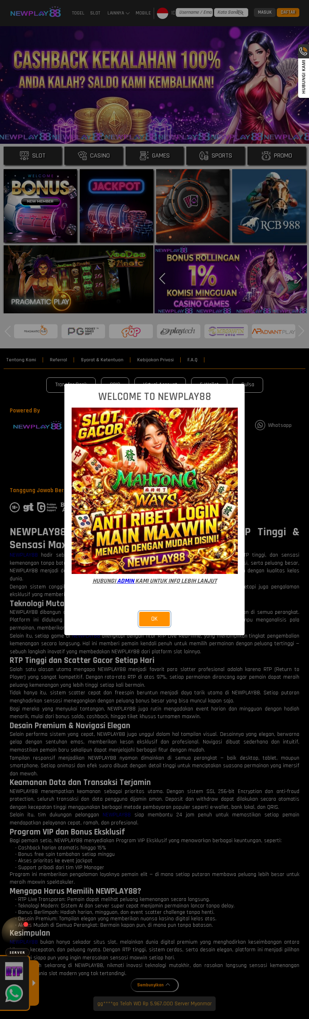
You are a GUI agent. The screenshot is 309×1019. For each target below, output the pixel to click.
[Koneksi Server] (17, 933)
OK (154, 619)
